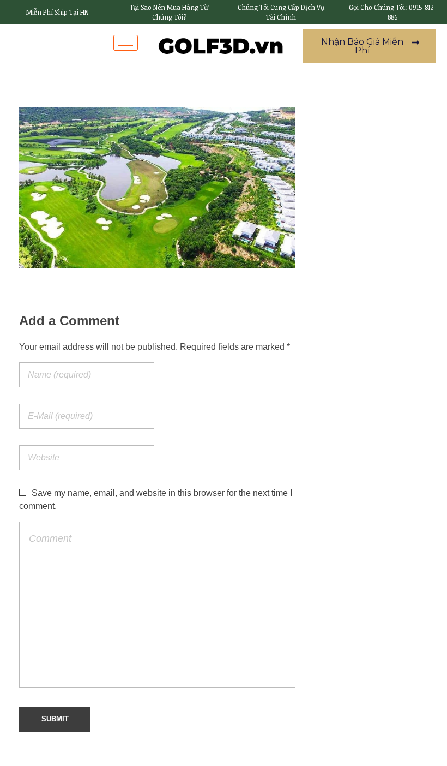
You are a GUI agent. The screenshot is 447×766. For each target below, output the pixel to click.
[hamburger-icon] (125, 43)
